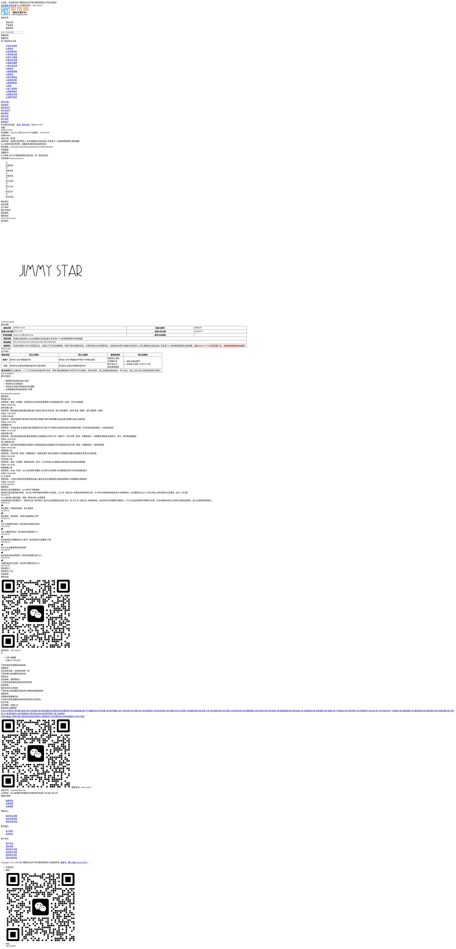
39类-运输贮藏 (440, 711)
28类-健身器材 (317, 711)
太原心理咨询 (22, 716)
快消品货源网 (33, 716)
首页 (18, 125)
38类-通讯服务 (428, 711)
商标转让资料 (11, 855)
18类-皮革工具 (203, 711)
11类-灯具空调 (123, 711)
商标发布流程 (11, 822)
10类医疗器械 (11, 63)
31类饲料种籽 (11, 80)
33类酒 (8, 86)
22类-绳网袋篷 (247, 711)
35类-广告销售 (392, 711)
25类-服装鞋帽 (281, 711)
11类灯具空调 (11, 66)
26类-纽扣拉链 (293, 711)
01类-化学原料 (7, 711)
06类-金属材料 (63, 711)
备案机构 (9, 801)
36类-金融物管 (404, 711)
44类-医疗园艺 (47, 714)
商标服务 (5, 113)
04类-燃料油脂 (43, 711)
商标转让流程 (11, 816)
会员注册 (13, 5)
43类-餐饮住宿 (35, 714)
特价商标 (5, 111)
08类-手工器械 (87, 711)
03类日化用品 (11, 46)
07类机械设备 (11, 54)
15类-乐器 (169, 711)
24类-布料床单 (270, 711)
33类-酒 (371, 711)
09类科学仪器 (11, 60)
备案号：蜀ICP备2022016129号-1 (74, 862)
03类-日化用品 (31, 711)
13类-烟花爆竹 (147, 711)
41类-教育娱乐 (11, 714)
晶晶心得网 (11, 716)
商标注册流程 (11, 819)
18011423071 (37, 5)
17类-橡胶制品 (191, 711)
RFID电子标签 (78, 716)
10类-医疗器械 (111, 711)
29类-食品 (327, 711)
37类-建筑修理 (416, 711)
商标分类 (5, 116)
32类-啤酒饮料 (362, 711)
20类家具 (9, 69)
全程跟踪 (9, 806)
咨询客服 (5, 150)
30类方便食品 (11, 77)
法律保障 (9, 804)
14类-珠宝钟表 (159, 711)
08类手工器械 (11, 57)
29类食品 (9, 74)
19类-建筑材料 (215, 711)
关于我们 (9, 831)
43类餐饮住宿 (11, 94)
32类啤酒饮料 (11, 83)
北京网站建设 (66, 716)
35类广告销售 (11, 89)
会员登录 (5, 5)
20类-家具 (225, 711)
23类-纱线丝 (258, 711)
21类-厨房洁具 (235, 711)
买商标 (4, 716)
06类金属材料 (11, 52)
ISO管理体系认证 (46, 716)
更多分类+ (5, 102)
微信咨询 (5, 577)
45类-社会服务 (59, 714)
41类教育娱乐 (11, 91)
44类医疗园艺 (11, 97)
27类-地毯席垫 (305, 711)
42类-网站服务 (23, 714)
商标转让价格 (11, 849)
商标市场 (5, 108)
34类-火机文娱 (380, 711)
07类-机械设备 (75, 711)
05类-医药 (53, 711)
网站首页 (5, 105)
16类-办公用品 (179, 711)
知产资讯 (5, 119)
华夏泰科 (57, 716)
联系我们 (5, 122)
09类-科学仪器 (99, 711)
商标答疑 (9, 846)
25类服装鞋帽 (11, 72)
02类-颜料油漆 (19, 711)
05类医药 (9, 49)
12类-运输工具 (135, 711)
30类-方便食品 (338, 711)
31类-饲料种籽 (350, 711)
